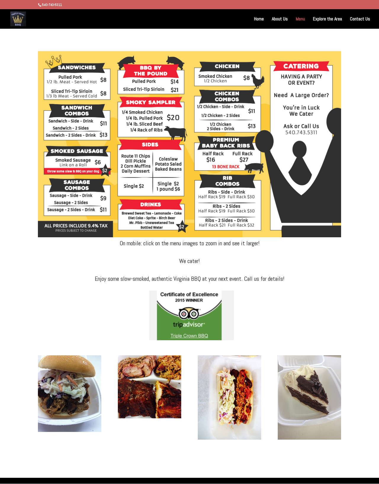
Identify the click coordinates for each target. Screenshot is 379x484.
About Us (280, 19)
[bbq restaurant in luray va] (189, 235)
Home (259, 19)
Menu (300, 19)
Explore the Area (327, 19)
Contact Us (360, 19)
